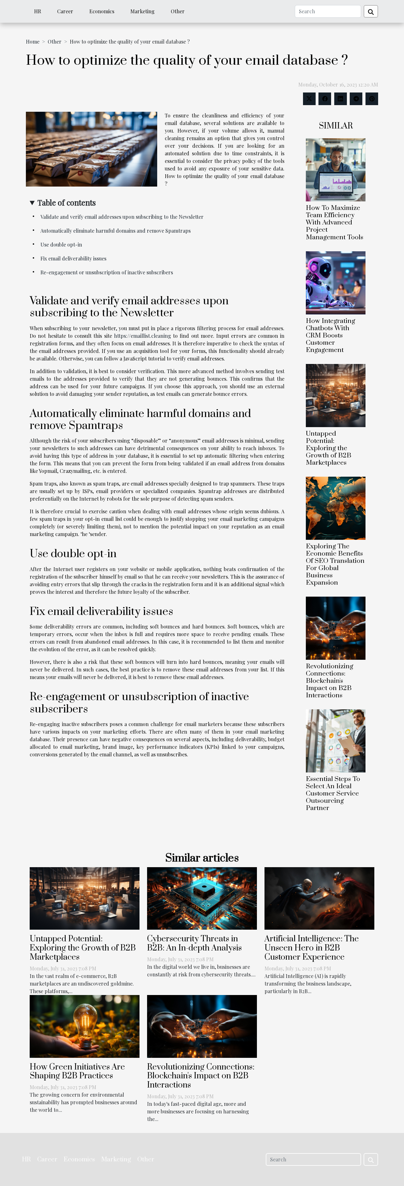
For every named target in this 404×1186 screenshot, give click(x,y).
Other (178, 11)
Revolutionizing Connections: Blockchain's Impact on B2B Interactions (329, 681)
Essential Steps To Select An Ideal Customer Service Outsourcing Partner (333, 793)
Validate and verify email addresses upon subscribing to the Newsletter (122, 216)
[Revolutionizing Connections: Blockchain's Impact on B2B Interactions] (335, 627)
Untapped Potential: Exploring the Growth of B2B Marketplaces (328, 448)
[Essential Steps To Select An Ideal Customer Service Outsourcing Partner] (335, 740)
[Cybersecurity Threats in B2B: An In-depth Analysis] (202, 897)
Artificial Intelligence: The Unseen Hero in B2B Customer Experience (311, 948)
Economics (101, 11)
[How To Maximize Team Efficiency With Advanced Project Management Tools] (335, 169)
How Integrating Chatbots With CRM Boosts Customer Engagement (330, 335)
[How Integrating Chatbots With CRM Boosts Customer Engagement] (335, 282)
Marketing (142, 11)
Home (32, 41)
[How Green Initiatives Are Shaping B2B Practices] (85, 1025)
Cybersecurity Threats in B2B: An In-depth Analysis (194, 943)
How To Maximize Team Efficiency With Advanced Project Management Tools (334, 222)
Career (65, 11)
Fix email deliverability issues (73, 258)
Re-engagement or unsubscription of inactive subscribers (106, 272)
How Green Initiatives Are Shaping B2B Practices (77, 1072)
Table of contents (67, 202)
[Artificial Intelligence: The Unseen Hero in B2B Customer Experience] (319, 897)
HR (37, 11)
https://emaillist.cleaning (142, 335)
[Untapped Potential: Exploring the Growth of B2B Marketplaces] (335, 394)
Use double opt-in (61, 244)
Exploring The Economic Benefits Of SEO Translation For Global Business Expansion (335, 564)
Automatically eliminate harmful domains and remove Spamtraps (115, 230)
